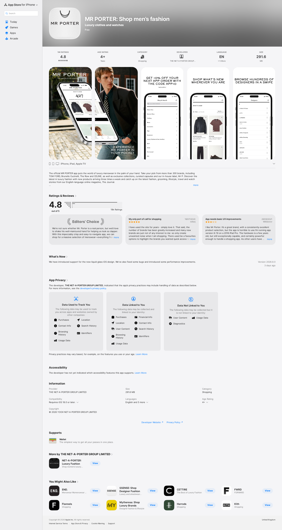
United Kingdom (268, 520)
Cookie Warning (98, 523)
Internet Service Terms (58, 523)
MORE (116, 237)
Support (111, 523)
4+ (203, 402)
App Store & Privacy (79, 523)
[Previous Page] (45, 113)
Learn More (142, 354)
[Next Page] (278, 113)
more (195, 185)
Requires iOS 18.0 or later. (62, 402)
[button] (21, 21)
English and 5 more (135, 402)
